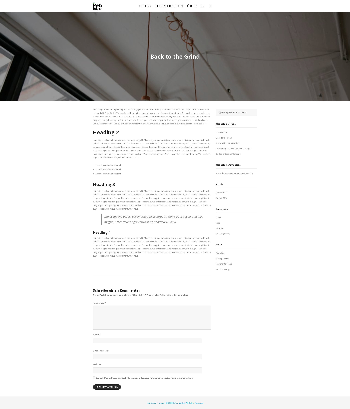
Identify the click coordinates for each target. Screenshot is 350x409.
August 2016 (221, 198)
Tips (218, 223)
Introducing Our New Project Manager (233, 148)
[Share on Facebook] (138, 269)
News (218, 217)
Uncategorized (222, 233)
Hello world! (221, 132)
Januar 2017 (221, 192)
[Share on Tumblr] (158, 269)
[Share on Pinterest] (163, 269)
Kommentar (99, 303)
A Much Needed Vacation (227, 143)
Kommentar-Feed (224, 264)
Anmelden (220, 253)
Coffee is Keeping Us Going (228, 154)
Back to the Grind (224, 137)
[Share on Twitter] (143, 269)
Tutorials (220, 228)
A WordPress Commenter (227, 173)
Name (96, 334)
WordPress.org (222, 269)
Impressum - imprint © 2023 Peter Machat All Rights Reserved (175, 403)
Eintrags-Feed (222, 258)
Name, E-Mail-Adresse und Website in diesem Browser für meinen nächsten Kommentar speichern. (144, 378)
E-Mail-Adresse (101, 350)
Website (97, 364)
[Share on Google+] (148, 269)
